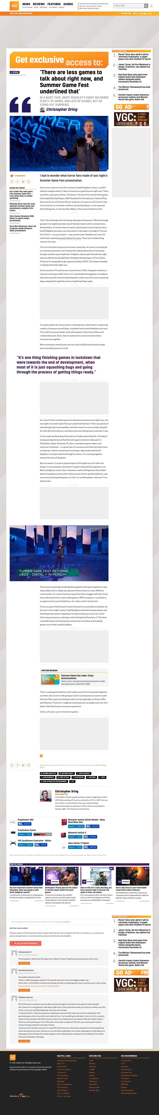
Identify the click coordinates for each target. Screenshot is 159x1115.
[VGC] (14, 5)
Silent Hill (44, 209)
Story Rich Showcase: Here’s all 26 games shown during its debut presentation (23, 228)
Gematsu (124, 1066)
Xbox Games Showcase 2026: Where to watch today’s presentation (22, 218)
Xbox (36, 7)
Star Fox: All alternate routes (90, 6)
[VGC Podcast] (137, 13)
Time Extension (127, 1090)
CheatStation (126, 1060)
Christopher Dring (66, 791)
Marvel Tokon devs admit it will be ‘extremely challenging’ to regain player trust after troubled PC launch (134, 57)
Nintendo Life (126, 1072)
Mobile (61, 7)
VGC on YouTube (64, 1096)
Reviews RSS (94, 1090)
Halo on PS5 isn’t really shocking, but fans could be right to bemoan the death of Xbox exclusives (96, 890)
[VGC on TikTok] (147, 13)
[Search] (146, 5)
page (92, 933)
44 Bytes (24, 1095)
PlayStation (27, 7)
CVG (123, 1063)
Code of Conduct (64, 1069)
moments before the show (69, 238)
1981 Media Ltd (18, 1063)
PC (67, 443)
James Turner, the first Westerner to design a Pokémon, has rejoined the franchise (134, 67)
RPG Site (124, 1084)
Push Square (126, 1081)
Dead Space (59, 198)
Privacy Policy (62, 1075)
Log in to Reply (24, 963)
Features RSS (94, 1087)
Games (92, 1075)
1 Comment (110, 903)
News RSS (93, 1084)
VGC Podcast (62, 1090)
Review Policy (62, 1078)
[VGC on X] (139, 13)
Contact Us (61, 1072)
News (26, 4)
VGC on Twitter (63, 1093)
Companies (93, 1078)
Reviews (39, 4)
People (92, 1072)
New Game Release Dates (89, 8)
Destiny (43, 481)
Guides (68, 4)
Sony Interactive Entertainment (55, 781)
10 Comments (144, 901)
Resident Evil (76, 198)
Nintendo (43, 7)
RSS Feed (60, 1081)
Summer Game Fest (76, 247)
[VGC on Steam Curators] (150, 13)
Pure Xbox (125, 1078)
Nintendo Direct (53, 597)
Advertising (61, 1066)
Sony (91, 198)
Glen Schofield (71, 258)
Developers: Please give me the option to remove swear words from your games (61, 890)
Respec (124, 1087)
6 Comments (74, 906)
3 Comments (19, 176)
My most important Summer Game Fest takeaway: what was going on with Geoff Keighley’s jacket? (26, 890)
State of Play (101, 198)
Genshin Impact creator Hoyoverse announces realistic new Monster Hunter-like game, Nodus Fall (133, 97)
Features (54, 4)
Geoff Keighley (83, 187)
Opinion (15, 72)
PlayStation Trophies (129, 1075)
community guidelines (63, 922)
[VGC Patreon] (134, 13)
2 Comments (38, 901)
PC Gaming (53, 7)
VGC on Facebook (64, 1084)
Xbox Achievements (129, 1093)
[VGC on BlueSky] (142, 13)
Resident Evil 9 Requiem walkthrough (93, 4)
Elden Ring (99, 238)
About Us (61, 1063)
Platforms (93, 1081)
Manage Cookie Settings (66, 1060)
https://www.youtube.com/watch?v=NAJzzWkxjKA (38, 986)
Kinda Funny (126, 1069)
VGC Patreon (62, 1087)
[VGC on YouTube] (145, 13)
